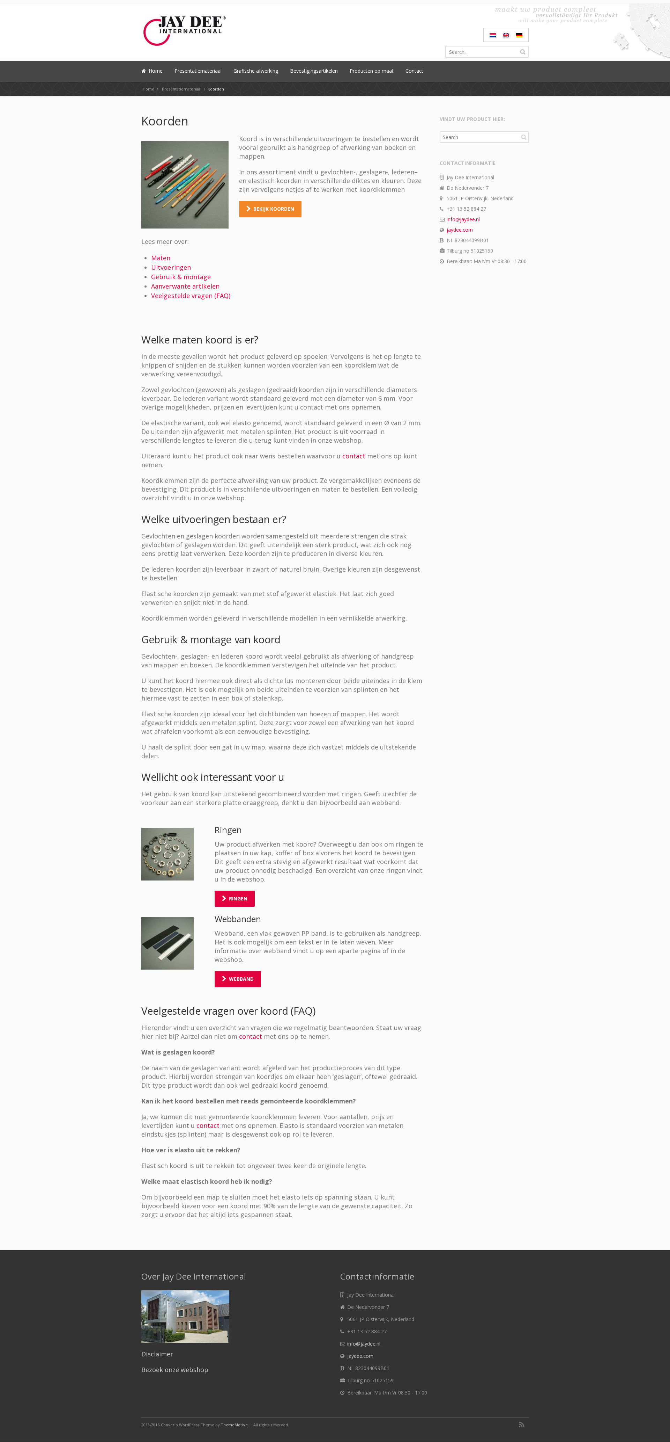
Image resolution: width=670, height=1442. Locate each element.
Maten (160, 258)
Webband (241, 979)
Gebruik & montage (181, 277)
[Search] (523, 52)
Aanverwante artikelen (185, 286)
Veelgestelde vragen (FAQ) (190, 295)
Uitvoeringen (171, 267)
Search (524, 137)
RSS (522, 1425)
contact (354, 456)
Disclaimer (157, 1354)
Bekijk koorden (273, 208)
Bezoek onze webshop (174, 1369)
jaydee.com (460, 229)
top (656, 1428)
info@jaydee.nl (463, 219)
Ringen (238, 898)
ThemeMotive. (235, 1424)
